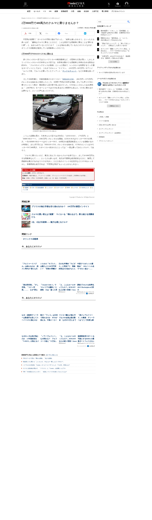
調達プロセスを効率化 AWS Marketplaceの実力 (86, 287)
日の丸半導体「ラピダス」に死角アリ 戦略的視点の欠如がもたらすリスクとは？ (67, 266)
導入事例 (105, 11)
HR (50, 11)
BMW (68, 187)
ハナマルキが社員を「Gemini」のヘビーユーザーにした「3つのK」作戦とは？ (46, 365)
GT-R (32, 187)
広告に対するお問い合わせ (107, 125)
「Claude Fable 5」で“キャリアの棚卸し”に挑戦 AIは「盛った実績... (48, 287)
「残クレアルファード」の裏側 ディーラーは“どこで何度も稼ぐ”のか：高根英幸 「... (86, 317)
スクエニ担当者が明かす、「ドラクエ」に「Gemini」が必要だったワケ (44, 368)
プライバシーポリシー (106, 141)
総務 (56, 11)
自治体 (86, 11)
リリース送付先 (104, 121)
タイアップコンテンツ (106, 129)
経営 (28, 11)
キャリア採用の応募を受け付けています (112, 72)
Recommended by (81, 293)
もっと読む (113, 61)
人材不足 (95, 11)
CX (44, 11)
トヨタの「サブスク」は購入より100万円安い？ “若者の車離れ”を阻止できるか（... (48, 266)
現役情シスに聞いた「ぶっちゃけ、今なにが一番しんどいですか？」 (43, 361)
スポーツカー (60, 187)
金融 (79, 11)
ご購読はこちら (114, 106)
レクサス (75, 187)
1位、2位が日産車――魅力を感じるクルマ (49, 222)
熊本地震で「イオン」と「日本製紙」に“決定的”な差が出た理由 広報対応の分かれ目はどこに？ (115, 33)
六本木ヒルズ (85, 187)
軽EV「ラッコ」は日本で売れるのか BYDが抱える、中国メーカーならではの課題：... (49, 317)
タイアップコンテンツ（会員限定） (110, 133)
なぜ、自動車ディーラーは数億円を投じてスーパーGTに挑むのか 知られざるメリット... (30, 317)
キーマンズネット (51, 355)
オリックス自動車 (30, 239)
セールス (37, 11)
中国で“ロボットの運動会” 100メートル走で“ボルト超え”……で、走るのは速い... (85, 266)
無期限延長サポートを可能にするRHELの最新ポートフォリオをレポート (86, 338)
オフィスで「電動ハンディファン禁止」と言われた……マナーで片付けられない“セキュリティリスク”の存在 (115, 51)
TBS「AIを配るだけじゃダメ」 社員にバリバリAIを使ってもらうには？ (45, 372)
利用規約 (102, 137)
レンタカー (50, 187)
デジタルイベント (118, 11)
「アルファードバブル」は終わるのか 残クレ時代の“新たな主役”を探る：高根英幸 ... (30, 266)
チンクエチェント (69, 71)
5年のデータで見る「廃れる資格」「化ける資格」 (38, 358)
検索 (128, 21)
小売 (72, 11)
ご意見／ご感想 (104, 117)
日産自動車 (40, 187)
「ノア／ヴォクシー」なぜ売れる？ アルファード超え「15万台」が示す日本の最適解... (48, 338)
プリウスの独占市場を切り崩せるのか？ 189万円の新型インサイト (60, 206)
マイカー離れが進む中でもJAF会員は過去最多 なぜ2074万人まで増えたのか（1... (67, 317)
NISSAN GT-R (68, 79)
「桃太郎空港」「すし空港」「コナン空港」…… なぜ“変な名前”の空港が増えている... (30, 287)
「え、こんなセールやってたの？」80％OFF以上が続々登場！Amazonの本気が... (67, 287)
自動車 (26, 187)
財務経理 (64, 11)
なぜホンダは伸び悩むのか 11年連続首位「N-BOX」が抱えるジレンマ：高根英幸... (30, 338)
